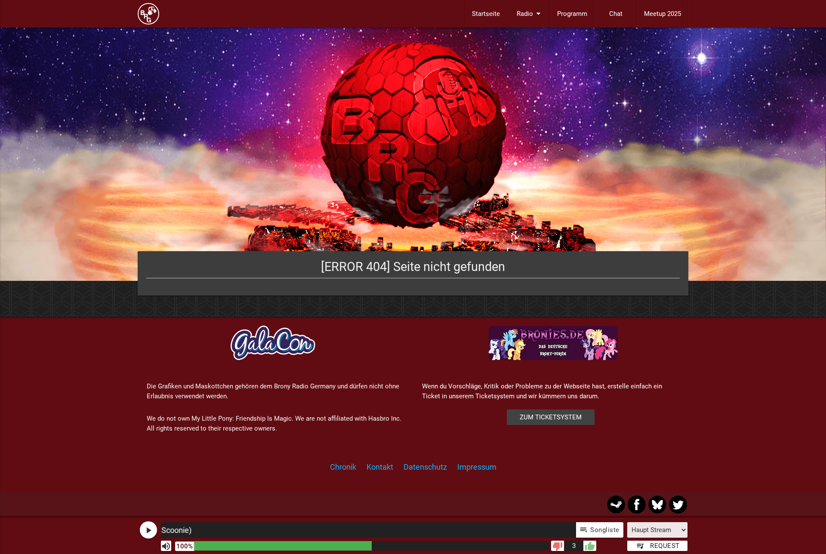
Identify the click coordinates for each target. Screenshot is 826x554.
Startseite (486, 14)
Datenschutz (425, 466)
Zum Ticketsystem (551, 417)
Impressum (476, 466)
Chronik (343, 466)
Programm (572, 14)
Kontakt (380, 466)
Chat (616, 14)
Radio (530, 13)
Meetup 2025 (662, 14)
